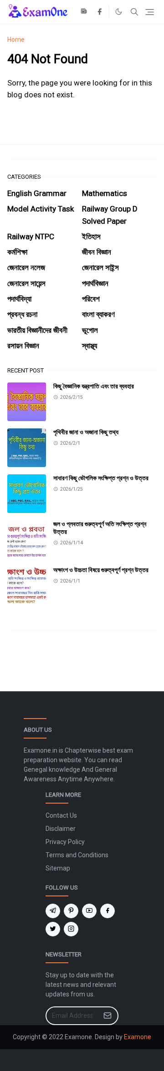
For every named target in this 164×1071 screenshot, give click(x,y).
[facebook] (99, 12)
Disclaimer (61, 828)
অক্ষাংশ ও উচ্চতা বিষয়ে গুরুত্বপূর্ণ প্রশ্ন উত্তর (101, 569)
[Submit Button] (107, 1015)
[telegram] (53, 911)
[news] (84, 12)
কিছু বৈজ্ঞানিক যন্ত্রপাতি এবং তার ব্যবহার (93, 386)
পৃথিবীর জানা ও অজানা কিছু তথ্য (85, 432)
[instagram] (71, 929)
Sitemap (58, 868)
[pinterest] (71, 911)
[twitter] (53, 929)
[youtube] (89, 911)
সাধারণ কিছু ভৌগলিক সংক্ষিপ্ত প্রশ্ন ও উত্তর (101, 478)
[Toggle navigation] (150, 12)
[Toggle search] (134, 12)
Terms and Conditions (77, 855)
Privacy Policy (65, 841)
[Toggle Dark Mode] (118, 11)
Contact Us (61, 815)
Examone (137, 1037)
